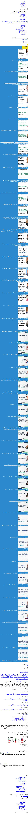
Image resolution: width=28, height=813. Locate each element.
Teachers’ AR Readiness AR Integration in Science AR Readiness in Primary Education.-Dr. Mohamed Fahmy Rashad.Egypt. (14, 143)
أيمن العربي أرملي (6, 752)
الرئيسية (22, 25)
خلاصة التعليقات (21, 779)
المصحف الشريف (20, 32)
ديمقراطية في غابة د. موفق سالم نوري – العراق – (17, 416)
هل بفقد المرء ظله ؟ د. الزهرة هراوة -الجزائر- (18, 342)
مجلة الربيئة (22, 15)
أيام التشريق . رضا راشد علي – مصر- (20, 60)
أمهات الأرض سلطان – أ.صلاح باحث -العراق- (18, 501)
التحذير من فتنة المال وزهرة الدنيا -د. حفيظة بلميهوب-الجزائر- (15, 256)
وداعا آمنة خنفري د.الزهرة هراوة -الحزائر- (19, 561)
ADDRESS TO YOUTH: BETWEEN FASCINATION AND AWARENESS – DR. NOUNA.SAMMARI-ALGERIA (15, 218)
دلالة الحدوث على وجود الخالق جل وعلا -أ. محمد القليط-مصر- (15, 331)
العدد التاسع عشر (24, 672)
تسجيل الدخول (22, 777)
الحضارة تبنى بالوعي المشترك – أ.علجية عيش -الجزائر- (16, 489)
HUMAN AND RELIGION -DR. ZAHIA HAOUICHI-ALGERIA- (14, 192)
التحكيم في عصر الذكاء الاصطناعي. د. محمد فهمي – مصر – (15, 610)
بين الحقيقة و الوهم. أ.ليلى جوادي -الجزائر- (19, 537)
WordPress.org (21, 781)
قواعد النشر (22, 17)
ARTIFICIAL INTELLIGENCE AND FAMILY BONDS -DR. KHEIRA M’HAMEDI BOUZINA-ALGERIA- (15, 181)
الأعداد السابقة (22, 30)
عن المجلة (22, 26)
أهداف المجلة (22, 16)
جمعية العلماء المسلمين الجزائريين (17, 12)
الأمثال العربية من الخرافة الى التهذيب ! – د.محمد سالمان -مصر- (14, 453)
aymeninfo (25, 796)
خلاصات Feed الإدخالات (20, 778)
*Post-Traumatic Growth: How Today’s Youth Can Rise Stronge (14, 130)
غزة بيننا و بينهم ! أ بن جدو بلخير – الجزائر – (19, 367)
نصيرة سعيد (4, 763)
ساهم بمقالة (21, 31)
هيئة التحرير (22, 14)
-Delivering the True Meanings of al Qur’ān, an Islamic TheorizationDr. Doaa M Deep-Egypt (16, 84)
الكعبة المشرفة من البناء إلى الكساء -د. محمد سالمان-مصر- (15, 268)
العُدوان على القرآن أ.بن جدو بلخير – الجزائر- (18, 107)
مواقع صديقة (22, 19)
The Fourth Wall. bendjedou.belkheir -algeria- (18, 119)
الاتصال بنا (23, 34)
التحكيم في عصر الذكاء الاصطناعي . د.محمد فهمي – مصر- (15, 573)
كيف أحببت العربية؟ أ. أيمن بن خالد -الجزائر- (18, 404)
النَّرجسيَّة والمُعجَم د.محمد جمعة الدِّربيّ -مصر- (18, 95)
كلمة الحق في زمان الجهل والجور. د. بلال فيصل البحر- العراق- (15, 525)
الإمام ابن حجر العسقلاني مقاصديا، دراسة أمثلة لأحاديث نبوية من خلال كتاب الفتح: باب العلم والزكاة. (14, 677)
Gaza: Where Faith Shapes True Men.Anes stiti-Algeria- (16, 71)
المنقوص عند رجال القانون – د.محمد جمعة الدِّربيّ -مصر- (16, 465)
